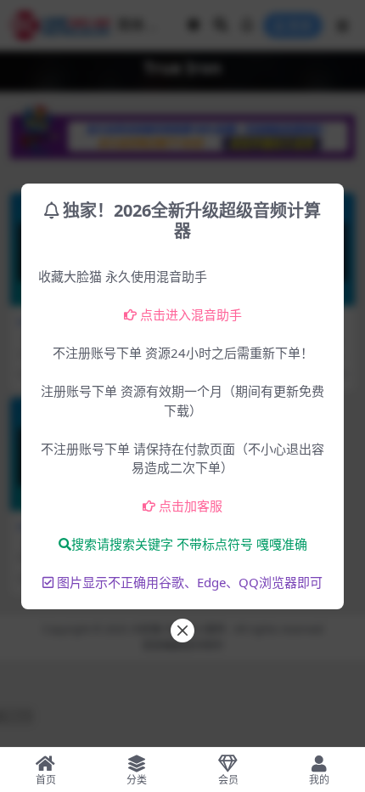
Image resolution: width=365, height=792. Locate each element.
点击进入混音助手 (191, 314)
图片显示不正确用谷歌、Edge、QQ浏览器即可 (190, 582)
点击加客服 (190, 505)
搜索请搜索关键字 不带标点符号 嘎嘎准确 (189, 543)
